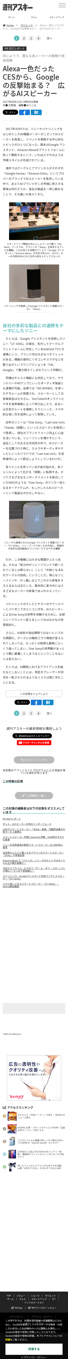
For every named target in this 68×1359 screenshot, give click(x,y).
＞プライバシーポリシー (34, 1357)
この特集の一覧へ (36, 795)
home (10, 25)
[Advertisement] (34, 921)
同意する (34, 1349)
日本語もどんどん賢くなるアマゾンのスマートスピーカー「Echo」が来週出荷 (33, 854)
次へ (49, 38)
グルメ (34, 17)
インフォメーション (34, 1302)
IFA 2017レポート (15, 48)
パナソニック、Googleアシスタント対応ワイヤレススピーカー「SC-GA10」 (34, 877)
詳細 (7, 1339)
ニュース (35, 1295)
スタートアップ (56, 17)
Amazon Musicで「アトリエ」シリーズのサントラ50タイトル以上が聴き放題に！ (34, 861)
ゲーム (11, 17)
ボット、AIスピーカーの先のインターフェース (27, 824)
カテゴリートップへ (35, 760)
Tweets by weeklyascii (12, 1034)
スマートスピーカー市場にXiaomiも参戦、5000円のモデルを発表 (33, 838)
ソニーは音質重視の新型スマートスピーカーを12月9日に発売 (33, 846)
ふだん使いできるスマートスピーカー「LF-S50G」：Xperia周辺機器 (31, 885)
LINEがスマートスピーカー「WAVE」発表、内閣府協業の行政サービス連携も (34, 830)
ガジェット (26, 25)
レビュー (21, 1295)
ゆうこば (31, 105)
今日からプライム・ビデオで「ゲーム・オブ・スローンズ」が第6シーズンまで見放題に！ (34, 869)
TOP (9, 1295)
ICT (53, 1298)
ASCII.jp (18, 1307)
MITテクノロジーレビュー (44, 1307)
